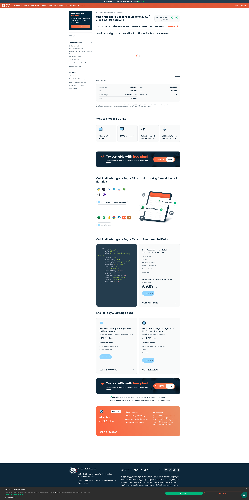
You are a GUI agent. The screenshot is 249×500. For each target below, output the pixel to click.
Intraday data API (75, 66)
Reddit (139, 470)
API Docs (17, 5)
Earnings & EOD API (157, 26)
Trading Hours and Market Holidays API (80, 52)
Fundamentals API (75, 56)
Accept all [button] (184, 493)
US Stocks (72, 76)
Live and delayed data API (77, 63)
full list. (168, 424)
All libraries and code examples (113, 202)
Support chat (127, 470)
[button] (48, 495)
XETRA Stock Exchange (76, 85)
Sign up (243, 6)
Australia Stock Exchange (77, 79)
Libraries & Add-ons (121, 26)
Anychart (177, 76)
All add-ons (106, 225)
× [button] (247, 489)
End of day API (74, 60)
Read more (87, 492)
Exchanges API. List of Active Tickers (76, 47)
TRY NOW (81, 26)
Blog (148, 470)
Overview (106, 26)
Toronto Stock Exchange (77, 82)
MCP (34, 5)
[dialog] (124, 493)
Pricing (72, 36)
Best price (172, 26)
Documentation (75, 42)
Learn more (141, 1)
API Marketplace (46, 5)
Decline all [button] (223, 493)
